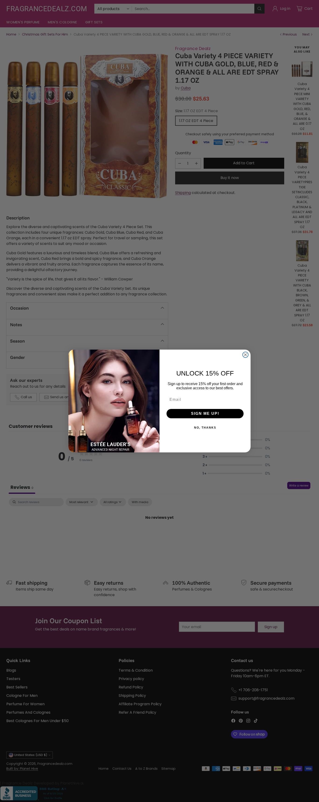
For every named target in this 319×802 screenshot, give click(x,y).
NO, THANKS (205, 427)
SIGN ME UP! (205, 413)
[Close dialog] (245, 355)
